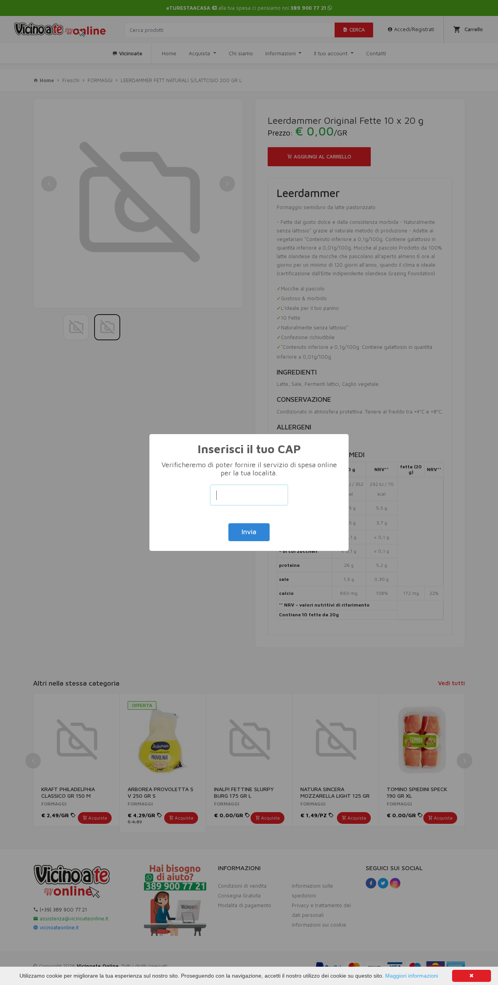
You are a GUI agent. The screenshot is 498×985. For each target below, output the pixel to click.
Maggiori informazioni (411, 976)
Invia (249, 532)
